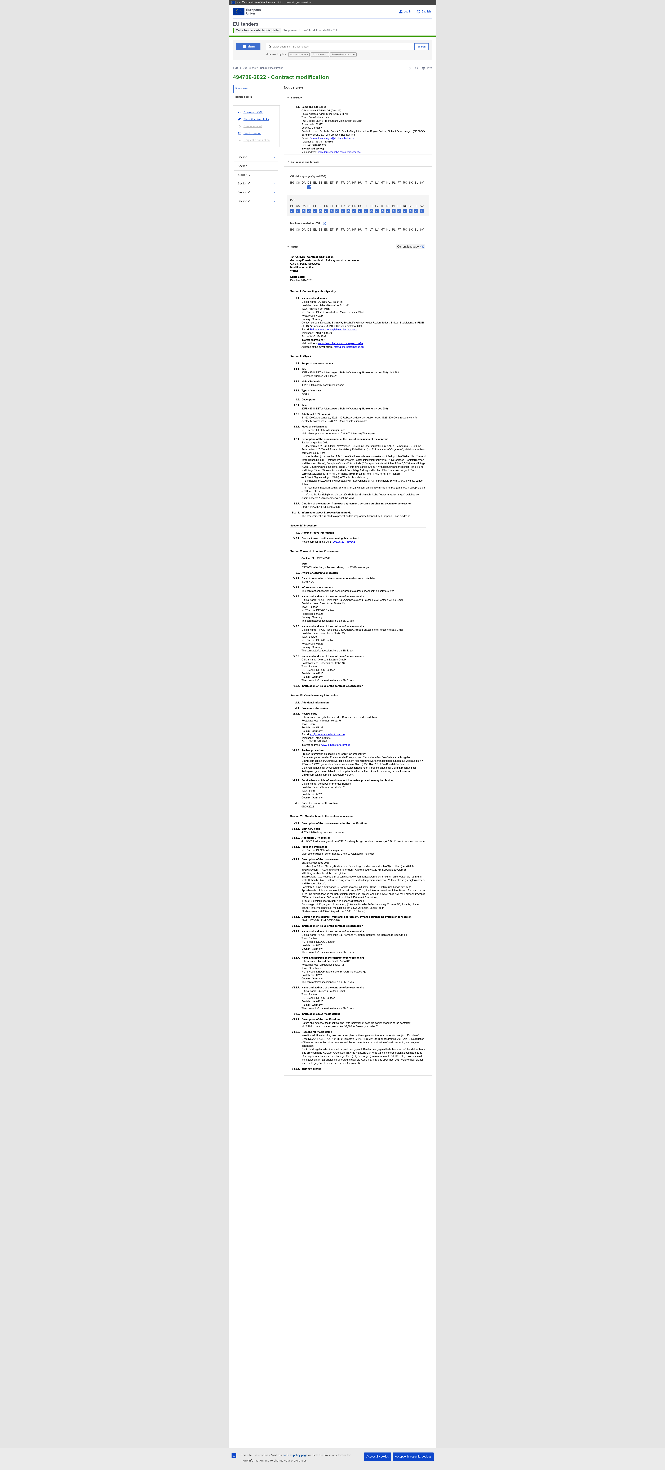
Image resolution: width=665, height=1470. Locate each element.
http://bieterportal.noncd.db (349, 346)
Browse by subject (341, 54)
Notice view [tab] (241, 88)
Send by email (252, 133)
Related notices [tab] (243, 96)
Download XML (253, 112)
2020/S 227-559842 (344, 541)
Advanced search (299, 54)
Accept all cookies (377, 1456)
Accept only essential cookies (413, 1456)
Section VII (244, 201)
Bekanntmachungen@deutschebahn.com (332, 138)
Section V (244, 183)
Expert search (320, 54)
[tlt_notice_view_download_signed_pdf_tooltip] (309, 187)
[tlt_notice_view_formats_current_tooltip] (422, 246)
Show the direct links (256, 119)
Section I (243, 157)
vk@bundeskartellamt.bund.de (327, 734)
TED (235, 68)
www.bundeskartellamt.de (335, 744)
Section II (243, 166)
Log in (407, 11)
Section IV (244, 174)
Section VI (244, 192)
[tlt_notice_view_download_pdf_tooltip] (292, 210)
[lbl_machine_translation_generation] (324, 223)
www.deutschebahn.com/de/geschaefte (339, 152)
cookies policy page (295, 1455)
